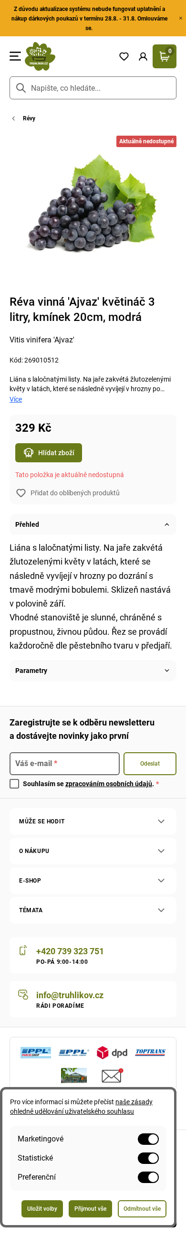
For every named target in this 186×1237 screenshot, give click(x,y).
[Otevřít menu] (15, 56)
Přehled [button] (27, 524)
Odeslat (150, 763)
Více (16, 399)
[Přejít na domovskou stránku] (67, 56)
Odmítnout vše (142, 1208)
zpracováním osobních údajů (108, 784)
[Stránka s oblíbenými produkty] (124, 56)
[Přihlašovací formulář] (143, 56)
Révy (29, 118)
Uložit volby (42, 1208)
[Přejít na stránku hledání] (21, 87)
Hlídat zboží (56, 453)
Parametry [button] (31, 670)
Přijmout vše (90, 1208)
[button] (143, 56)
